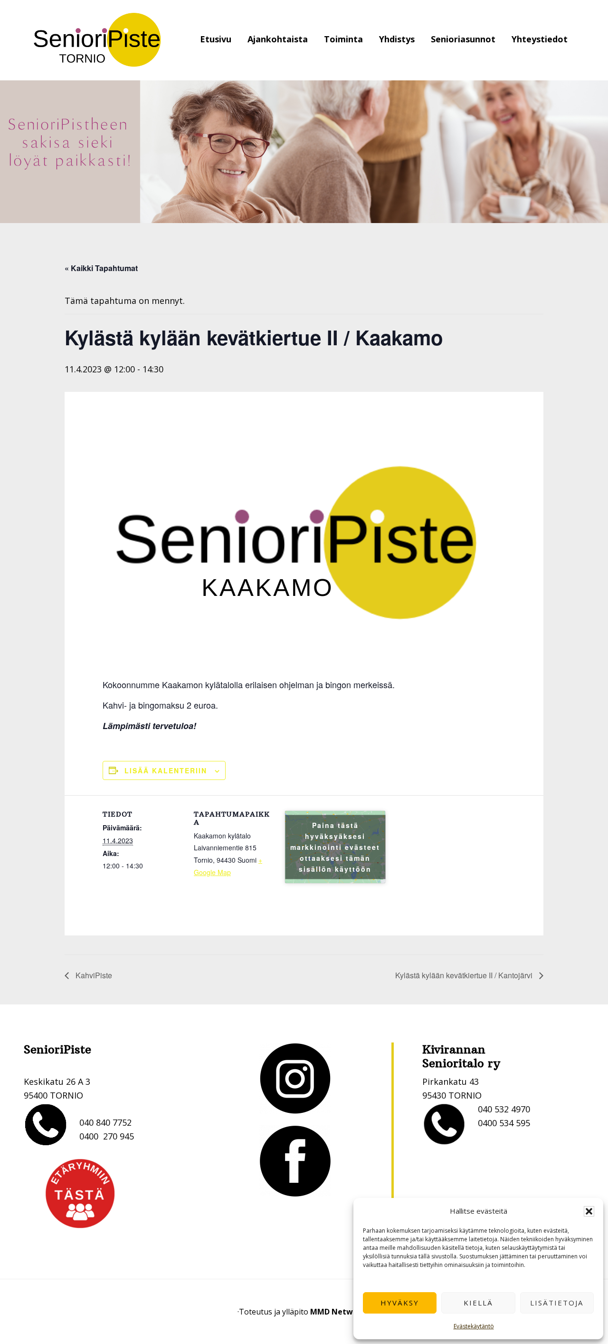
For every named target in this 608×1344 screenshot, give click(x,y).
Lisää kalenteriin (165, 770)
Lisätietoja (556, 1302)
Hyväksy (399, 1302)
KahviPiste (93, 975)
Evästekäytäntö (474, 1326)
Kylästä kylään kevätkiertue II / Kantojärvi (464, 975)
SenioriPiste (97, 40)
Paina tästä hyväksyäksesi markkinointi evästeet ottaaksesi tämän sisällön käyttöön (335, 847)
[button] (589, 1211)
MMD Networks (340, 1311)
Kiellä (478, 1302)
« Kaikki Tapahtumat (101, 268)
